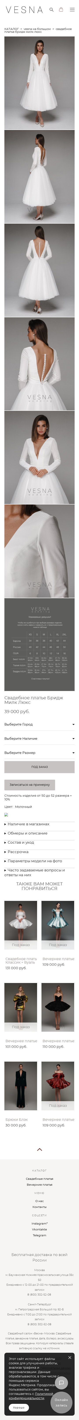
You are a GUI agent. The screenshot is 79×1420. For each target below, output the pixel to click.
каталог (11, 29)
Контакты (39, 1207)
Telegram (39, 1235)
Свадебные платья (39, 1179)
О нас (39, 1201)
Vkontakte (39, 1229)
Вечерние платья (39, 1184)
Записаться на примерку (30, 784)
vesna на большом (37, 29)
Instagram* (40, 1223)
